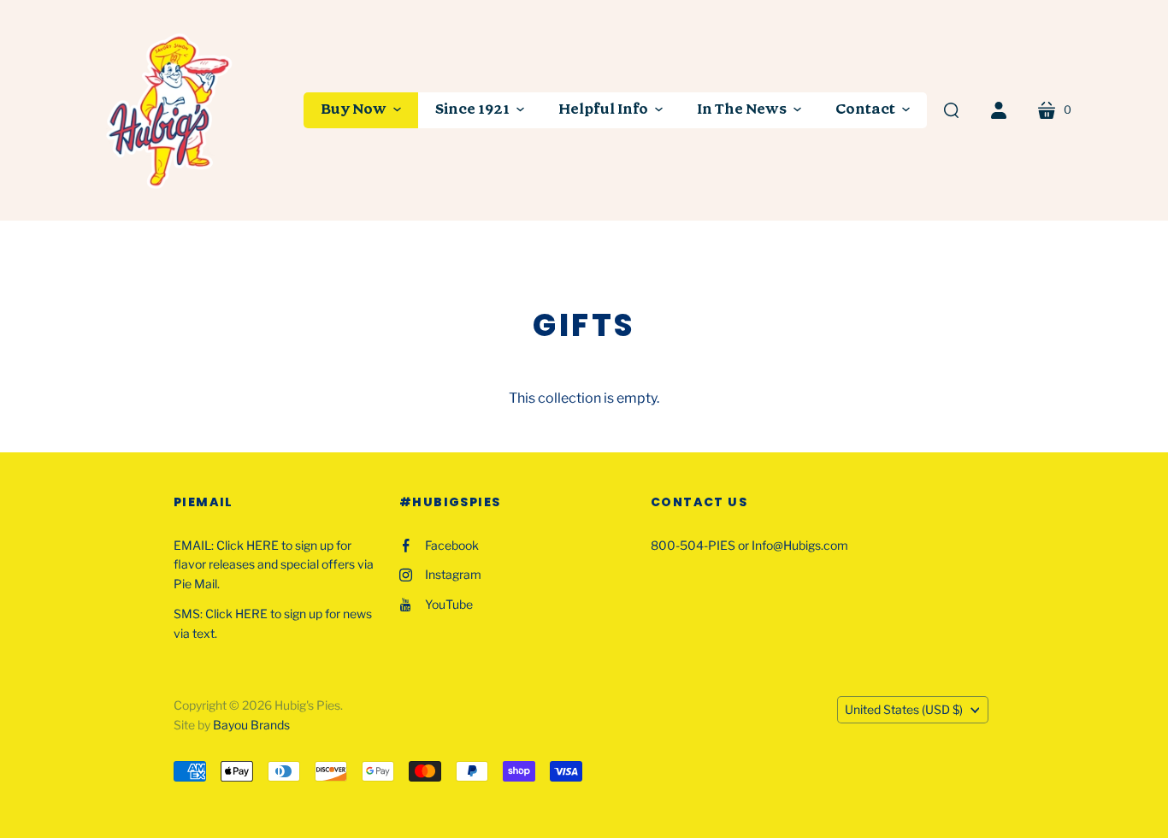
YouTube (449, 604)
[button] (361, 110)
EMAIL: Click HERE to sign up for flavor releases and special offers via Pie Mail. (274, 565)
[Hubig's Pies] (171, 110)
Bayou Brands (251, 724)
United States (904, 709)
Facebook (452, 545)
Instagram (453, 574)
